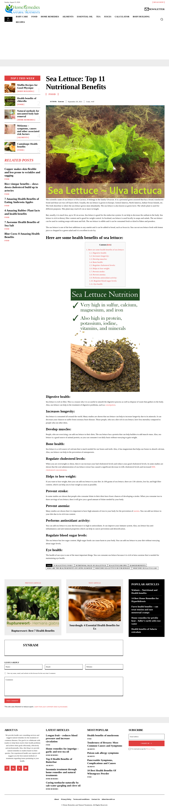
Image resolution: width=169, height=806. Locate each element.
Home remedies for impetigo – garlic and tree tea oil (62, 750)
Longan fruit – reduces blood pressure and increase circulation (61, 738)
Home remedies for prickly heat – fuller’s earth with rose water (146, 621)
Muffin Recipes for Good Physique (27, 86)
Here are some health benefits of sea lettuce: (105, 250)
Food (20, 104)
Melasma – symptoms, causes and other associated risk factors (28, 129)
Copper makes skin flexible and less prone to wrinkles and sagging (22, 172)
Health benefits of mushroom (103, 735)
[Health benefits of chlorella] (9, 101)
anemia (136, 511)
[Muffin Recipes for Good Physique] (9, 88)
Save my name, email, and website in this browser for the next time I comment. (31, 673)
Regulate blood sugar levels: (103, 281)
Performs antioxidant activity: (103, 278)
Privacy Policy (150, 749)
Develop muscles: (98, 259)
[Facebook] (146, 101)
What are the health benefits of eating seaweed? (70, 568)
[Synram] (48, 101)
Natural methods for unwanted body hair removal (28, 113)
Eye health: (96, 284)
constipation (110, 405)
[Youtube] (25, 768)
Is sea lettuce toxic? (63, 565)
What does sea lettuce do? (145, 568)
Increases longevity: (99, 256)
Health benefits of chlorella (26, 99)
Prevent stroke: (97, 271)
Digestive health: (98, 253)
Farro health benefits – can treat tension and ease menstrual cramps (144, 609)
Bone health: (96, 262)
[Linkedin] (13, 768)
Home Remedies (26, 120)
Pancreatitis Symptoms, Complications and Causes (101, 762)
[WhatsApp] (162, 101)
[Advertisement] (84, 42)
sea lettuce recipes (118, 565)
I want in (145, 743)
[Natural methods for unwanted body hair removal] (9, 114)
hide (109, 245)
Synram (61, 101)
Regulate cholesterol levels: (102, 265)
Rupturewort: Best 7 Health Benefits (32, 630)
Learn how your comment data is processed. (51, 707)
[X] (151, 101)
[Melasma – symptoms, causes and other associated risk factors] (9, 129)
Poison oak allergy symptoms (103, 752)
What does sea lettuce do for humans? (112, 568)
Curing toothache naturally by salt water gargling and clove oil (63, 784)
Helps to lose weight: (99, 268)
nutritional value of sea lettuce (91, 565)
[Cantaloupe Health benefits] (9, 147)
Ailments (23, 137)
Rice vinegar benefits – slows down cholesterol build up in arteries (21, 187)
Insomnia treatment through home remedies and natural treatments (61, 772)
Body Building (25, 91)
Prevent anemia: (97, 275)
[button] (162, 19)
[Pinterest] (157, 101)
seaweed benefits (138, 565)
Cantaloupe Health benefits (27, 145)
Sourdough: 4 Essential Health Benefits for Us (94, 627)
